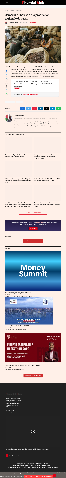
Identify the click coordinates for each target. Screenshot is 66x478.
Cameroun (19, 102)
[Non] (54, 475)
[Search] (59, 2)
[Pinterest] (6, 82)
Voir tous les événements (33, 375)
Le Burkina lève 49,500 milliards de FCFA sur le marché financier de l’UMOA (47, 179)
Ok (26, 476)
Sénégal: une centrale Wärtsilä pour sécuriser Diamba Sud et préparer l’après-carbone (46, 156)
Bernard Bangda (14, 22)
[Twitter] (6, 74)
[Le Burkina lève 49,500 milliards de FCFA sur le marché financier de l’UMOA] (47, 169)
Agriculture (33, 22)
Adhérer (17, 88)
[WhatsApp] (6, 93)
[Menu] (7, 2)
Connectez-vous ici (30, 94)
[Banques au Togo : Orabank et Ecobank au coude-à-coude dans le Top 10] (18, 145)
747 (18, 455)
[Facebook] (6, 71)
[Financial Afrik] (33, 2)
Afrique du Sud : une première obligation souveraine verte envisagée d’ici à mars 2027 (18, 180)
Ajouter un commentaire (33, 212)
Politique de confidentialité (43, 476)
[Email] (6, 85)
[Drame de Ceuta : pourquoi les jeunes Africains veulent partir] (33, 431)
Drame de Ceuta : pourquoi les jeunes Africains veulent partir (28, 449)
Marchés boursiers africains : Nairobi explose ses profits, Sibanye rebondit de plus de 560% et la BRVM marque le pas (18, 204)
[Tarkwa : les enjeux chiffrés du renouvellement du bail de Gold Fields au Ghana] (47, 193)
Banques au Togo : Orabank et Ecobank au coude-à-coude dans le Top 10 (18, 155)
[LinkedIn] (6, 78)
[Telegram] (6, 89)
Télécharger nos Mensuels (33, 241)
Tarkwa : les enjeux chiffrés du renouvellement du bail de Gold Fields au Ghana (47, 204)
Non (31, 476)
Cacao (12, 102)
